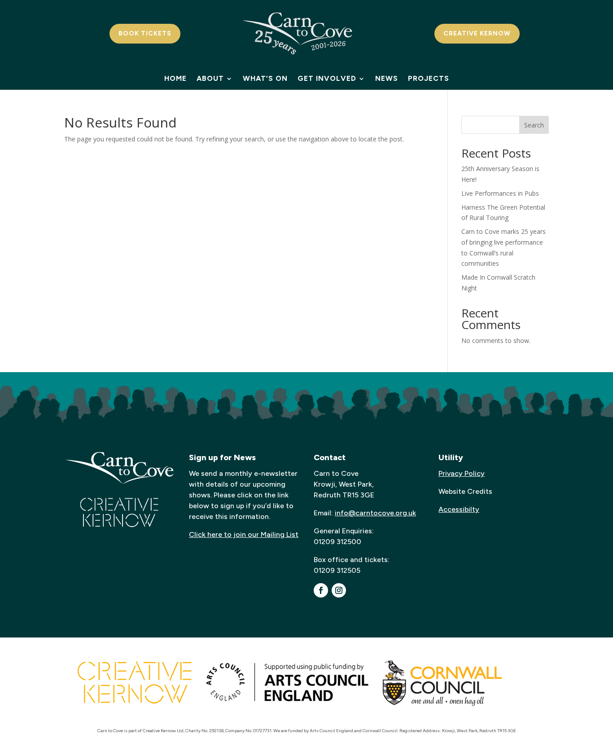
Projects (428, 79)
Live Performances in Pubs (500, 193)
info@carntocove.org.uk (375, 513)
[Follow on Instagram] (339, 590)
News (386, 79)
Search (534, 125)
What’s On (265, 79)
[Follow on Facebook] (321, 590)
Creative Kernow (477, 33)
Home (175, 79)
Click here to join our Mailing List (243, 534)
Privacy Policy (461, 473)
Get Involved (327, 79)
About (210, 79)
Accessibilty (458, 509)
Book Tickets (144, 33)
